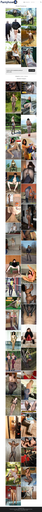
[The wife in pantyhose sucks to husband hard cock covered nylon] (13, 222)
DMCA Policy (23, 510)
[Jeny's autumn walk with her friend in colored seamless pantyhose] (13, 372)
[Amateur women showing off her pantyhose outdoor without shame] (28, 370)
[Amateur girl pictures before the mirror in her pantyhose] (28, 229)
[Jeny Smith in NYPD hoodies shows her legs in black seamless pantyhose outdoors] (28, 263)
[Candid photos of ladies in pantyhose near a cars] (28, 466)
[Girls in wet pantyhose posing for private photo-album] (28, 303)
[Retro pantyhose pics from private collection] (13, 350)
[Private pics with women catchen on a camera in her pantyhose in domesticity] (28, 159)
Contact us (18, 510)
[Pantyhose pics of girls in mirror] (13, 329)
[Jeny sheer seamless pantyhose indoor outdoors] (13, 91)
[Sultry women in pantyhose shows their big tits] (13, 394)
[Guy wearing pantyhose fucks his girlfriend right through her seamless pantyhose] (28, 240)
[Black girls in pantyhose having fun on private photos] (13, 461)
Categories (27, 2)
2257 (27, 510)
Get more (32, 70)
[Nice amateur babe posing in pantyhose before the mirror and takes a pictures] (13, 438)
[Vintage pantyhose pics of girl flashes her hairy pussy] (13, 193)
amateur (22, 76)
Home (15, 510)
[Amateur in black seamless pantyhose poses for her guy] (13, 171)
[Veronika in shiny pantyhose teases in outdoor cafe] (13, 159)
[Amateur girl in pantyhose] (28, 203)
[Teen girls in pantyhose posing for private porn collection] (28, 436)
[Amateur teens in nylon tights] (28, 114)
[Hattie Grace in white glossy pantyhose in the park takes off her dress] (13, 484)
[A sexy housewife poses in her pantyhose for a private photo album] (28, 283)
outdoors (26, 76)
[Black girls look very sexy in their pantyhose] (13, 296)
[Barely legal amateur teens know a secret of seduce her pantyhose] (28, 499)
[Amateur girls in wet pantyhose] (13, 505)
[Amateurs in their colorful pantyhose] (28, 399)
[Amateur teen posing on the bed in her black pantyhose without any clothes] (28, 485)
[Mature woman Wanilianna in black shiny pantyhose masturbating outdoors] (13, 136)
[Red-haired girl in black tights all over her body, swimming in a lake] (13, 415)
